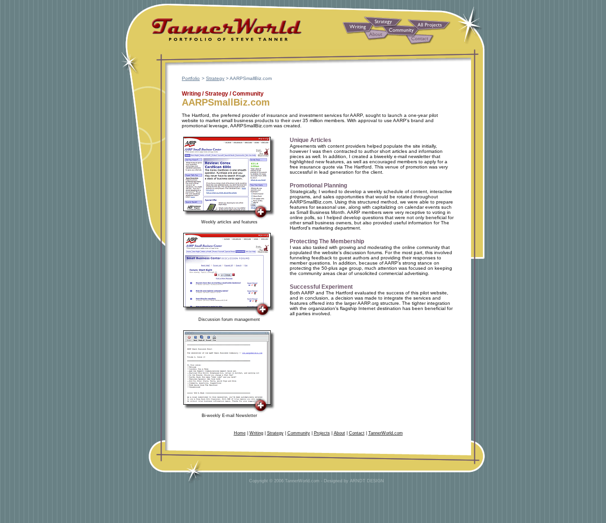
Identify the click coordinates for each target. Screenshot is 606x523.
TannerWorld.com (385, 433)
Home (240, 433)
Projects (322, 433)
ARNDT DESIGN (367, 481)
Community (298, 433)
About (339, 433)
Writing (256, 433)
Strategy (215, 78)
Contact (357, 433)
